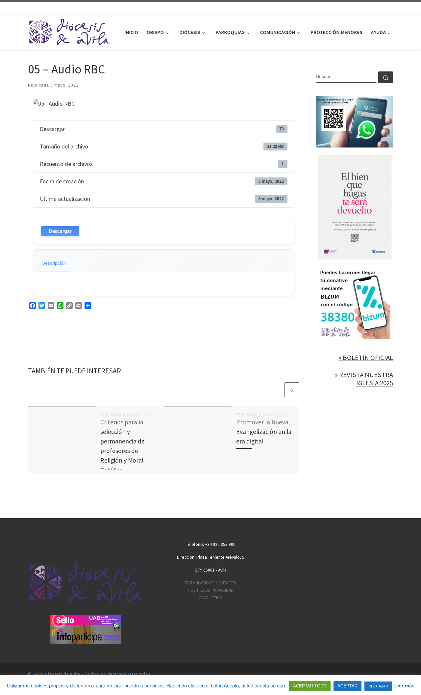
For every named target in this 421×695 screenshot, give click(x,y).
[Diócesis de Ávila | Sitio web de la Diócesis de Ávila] (69, 31)
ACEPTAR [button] (347, 685)
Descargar (60, 231)
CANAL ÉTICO (211, 598)
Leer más (403, 685)
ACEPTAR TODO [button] (310, 685)
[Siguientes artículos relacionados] (292, 389)
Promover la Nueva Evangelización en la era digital (263, 431)
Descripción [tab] (54, 263)
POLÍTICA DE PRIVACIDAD (211, 590)
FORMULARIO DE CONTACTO (210, 583)
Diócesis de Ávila (62, 674)
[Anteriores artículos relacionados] (276, 389)
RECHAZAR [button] (378, 686)
